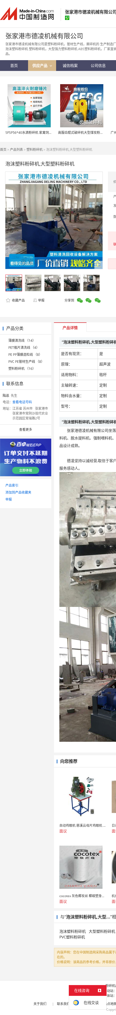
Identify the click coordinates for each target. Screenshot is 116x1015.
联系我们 (63, 1004)
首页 (3, 149)
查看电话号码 (22, 402)
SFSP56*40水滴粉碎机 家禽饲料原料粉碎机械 (38, 132)
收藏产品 (18, 300)
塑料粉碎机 (34, 149)
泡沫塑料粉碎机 (72, 931)
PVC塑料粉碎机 (72, 936)
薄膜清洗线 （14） (22, 340)
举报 (41, 300)
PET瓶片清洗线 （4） (23, 347)
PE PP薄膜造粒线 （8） (25, 354)
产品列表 (16, 149)
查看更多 (25, 429)
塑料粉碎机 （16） (22, 368)
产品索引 (11, 485)
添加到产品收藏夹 (18, 492)
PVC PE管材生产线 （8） (26, 361)
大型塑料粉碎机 (102, 931)
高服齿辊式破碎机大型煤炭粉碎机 (82, 132)
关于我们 (39, 1004)
